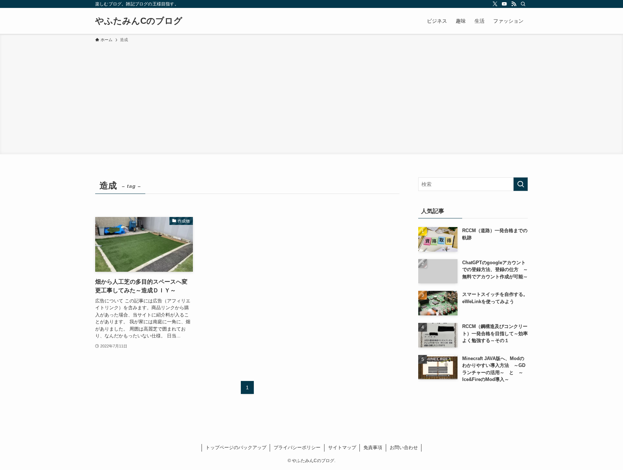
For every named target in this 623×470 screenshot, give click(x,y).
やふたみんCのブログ (138, 21)
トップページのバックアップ (236, 447)
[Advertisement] (311, 97)
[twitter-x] (495, 4)
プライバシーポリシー (297, 447)
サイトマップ (342, 447)
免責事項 (372, 447)
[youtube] (504, 4)
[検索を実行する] (520, 184)
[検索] (523, 4)
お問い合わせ (404, 447)
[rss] (513, 4)
